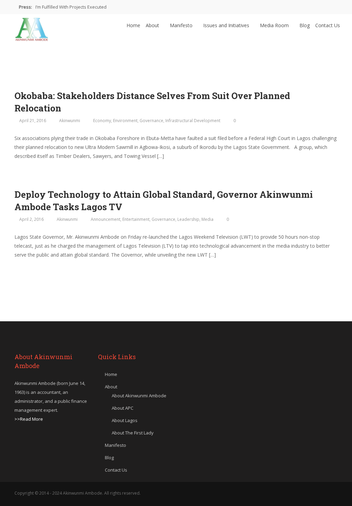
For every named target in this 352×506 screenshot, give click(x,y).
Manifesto (182, 25)
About (153, 25)
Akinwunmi (69, 120)
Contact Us (327, 25)
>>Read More (28, 419)
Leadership (188, 219)
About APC (122, 408)
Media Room (275, 25)
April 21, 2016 (32, 120)
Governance (151, 120)
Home (133, 25)
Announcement (105, 219)
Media (207, 219)
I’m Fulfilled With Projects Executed (71, 7)
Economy (102, 120)
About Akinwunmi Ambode (139, 395)
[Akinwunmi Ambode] (31, 27)
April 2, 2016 (31, 219)
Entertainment (136, 219)
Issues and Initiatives (227, 25)
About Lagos (125, 420)
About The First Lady (133, 433)
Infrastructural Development (192, 120)
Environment (125, 120)
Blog (304, 25)
